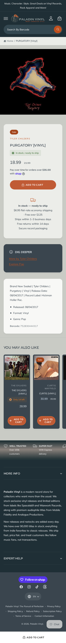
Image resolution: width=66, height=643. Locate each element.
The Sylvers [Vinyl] (19, 392)
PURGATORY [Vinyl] (26, 40)
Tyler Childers (20, 138)
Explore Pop (16, 264)
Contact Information (44, 616)
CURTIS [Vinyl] (47, 393)
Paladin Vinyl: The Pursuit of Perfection (25, 606)
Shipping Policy (15, 611)
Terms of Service (23, 616)
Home (10, 40)
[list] (33, 450)
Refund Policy (33, 611)
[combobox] (33, 29)
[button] (6, 18)
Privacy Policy (53, 606)
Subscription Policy (52, 611)
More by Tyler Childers (23, 258)
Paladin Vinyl (36, 624)
